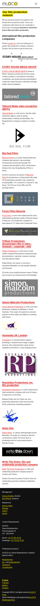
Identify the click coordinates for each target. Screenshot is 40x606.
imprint (4, 511)
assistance (6, 565)
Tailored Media (7, 113)
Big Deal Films (7, 158)
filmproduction (7, 560)
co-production (7, 567)
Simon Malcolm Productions (12, 307)
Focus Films (6, 215)
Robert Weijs (7, 433)
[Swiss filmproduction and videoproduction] (9, 4)
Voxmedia (6, 340)
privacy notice (7, 506)
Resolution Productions (11, 390)
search (4, 513)
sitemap (5, 508)
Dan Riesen (6, 498)
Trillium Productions (9, 251)
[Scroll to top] (35, 601)
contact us (12, 43)
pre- (3, 562)
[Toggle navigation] (36, 4)
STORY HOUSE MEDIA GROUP (14, 71)
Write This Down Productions (13, 469)
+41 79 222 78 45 (17, 540)
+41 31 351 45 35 (14, 538)
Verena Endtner (8, 496)
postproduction (14, 562)
